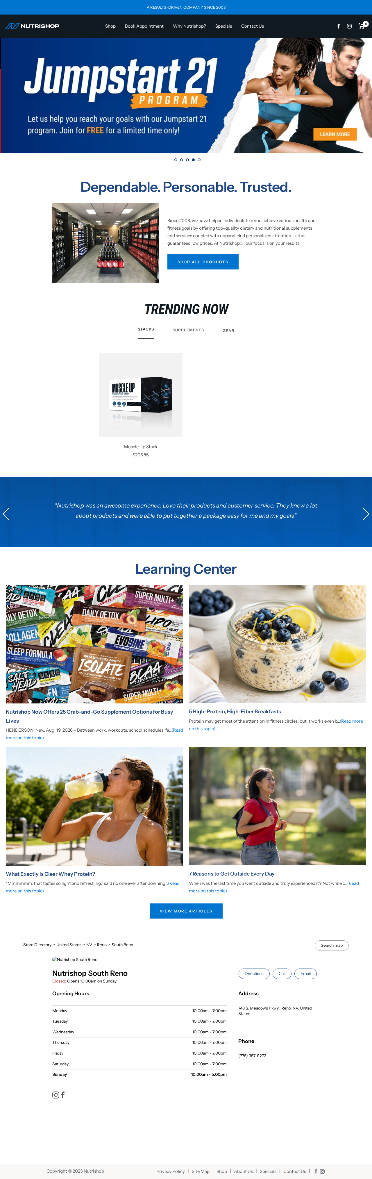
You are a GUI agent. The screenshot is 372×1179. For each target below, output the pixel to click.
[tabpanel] (186, 95)
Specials (223, 26)
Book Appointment (144, 26)
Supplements (188, 330)
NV (89, 944)
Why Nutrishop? (189, 26)
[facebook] (338, 26)
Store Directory (37, 944)
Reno (102, 944)
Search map (332, 945)
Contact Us (252, 26)
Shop (110, 26)
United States (68, 944)
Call (282, 973)
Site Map (201, 1171)
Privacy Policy (170, 1171)
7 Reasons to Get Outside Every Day (232, 874)
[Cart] (362, 26)
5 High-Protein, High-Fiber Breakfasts (235, 711)
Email (306, 973)
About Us (243, 1171)
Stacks (146, 329)
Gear (229, 330)
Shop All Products (203, 262)
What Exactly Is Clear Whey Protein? (50, 874)
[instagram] (349, 26)
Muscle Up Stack (141, 446)
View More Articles (186, 911)
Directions (254, 973)
